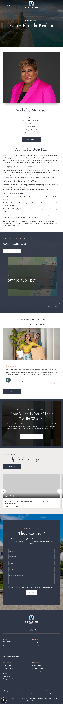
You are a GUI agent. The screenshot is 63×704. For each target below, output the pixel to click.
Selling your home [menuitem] (8, 668)
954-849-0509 (31, 126)
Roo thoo (15, 379)
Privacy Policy (45, 588)
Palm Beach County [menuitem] (37, 668)
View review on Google (18, 381)
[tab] (53, 383)
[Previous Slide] (49, 303)
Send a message (31, 139)
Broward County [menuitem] (36, 665)
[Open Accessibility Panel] (4, 700)
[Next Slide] (56, 303)
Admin (25, 698)
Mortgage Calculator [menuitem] (9, 679)
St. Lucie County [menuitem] (36, 671)
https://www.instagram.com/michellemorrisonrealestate (31, 131)
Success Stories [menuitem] (36, 645)
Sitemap (30, 698)
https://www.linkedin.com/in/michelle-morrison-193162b (36, 131)
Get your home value (31, 436)
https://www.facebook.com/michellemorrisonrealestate (27, 131)
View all (12, 251)
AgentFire (34, 700)
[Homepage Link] (31, 5)
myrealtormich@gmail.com (31, 121)
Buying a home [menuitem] (7, 665)
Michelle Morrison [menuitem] (37, 643)
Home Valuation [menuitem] (8, 673)
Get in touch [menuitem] (35, 648)
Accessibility (36, 698)
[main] (31, 305)
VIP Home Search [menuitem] (8, 671)
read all (12, 391)
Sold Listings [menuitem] (7, 676)
